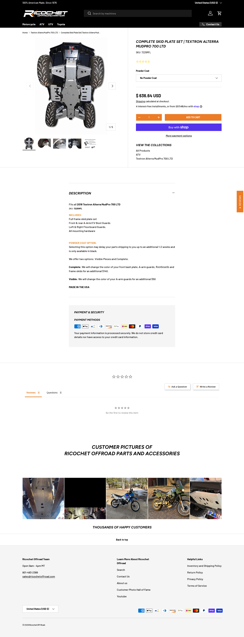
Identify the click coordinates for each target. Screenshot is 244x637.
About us (122, 583)
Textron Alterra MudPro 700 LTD (44, 33)
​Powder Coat (142, 70)
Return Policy (195, 572)
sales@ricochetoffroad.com (38, 576)
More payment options (179, 135)
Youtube (122, 596)
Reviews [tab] (31, 392)
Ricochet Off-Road (37, 625)
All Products (143, 150)
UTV (50, 24)
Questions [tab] (52, 392)
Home (25, 33)
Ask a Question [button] (179, 386)
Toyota (61, 24)
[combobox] (138, 13)
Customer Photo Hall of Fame (134, 589)
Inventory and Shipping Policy (204, 565)
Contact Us (123, 576)
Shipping (140, 101)
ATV (42, 24)
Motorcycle (29, 24)
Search (121, 569)
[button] (219, 13)
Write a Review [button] (208, 386)
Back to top (122, 539)
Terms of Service (197, 585)
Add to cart (193, 117)
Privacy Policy (195, 579)
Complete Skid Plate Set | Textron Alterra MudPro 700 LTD (81, 33)
